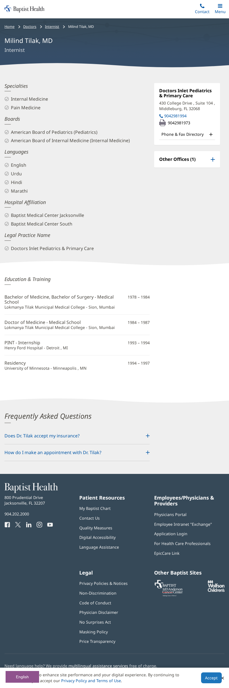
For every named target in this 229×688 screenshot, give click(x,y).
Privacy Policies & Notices (103, 583)
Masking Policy (93, 631)
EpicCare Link (167, 553)
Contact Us (89, 518)
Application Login (170, 533)
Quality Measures (95, 527)
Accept (211, 677)
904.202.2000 (16, 514)
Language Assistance (99, 547)
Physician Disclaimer (98, 612)
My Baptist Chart (95, 508)
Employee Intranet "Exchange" (183, 524)
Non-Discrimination (97, 593)
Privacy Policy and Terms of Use (91, 680)
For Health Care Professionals (182, 543)
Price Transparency (97, 641)
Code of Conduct (95, 602)
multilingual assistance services (98, 665)
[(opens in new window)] (216, 590)
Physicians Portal (170, 514)
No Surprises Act (95, 622)
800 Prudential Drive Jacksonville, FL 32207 (24, 500)
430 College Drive (187, 105)
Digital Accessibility (97, 537)
